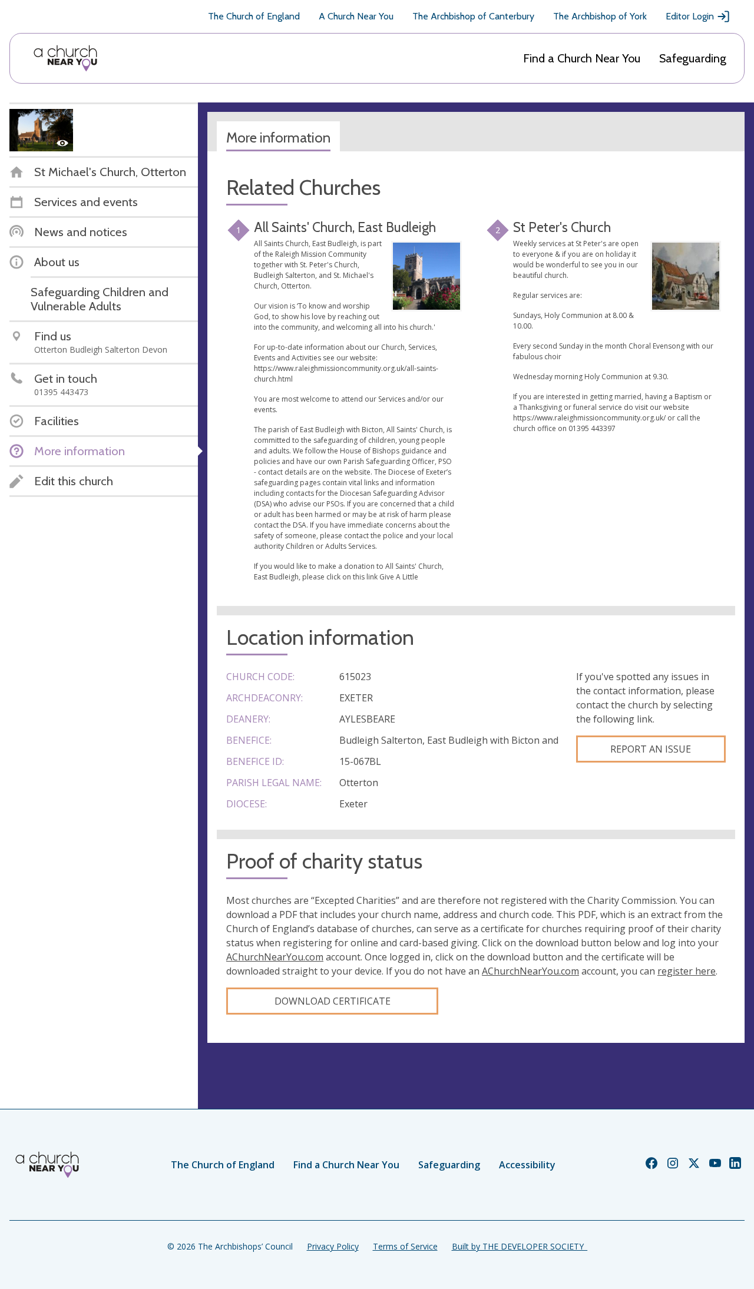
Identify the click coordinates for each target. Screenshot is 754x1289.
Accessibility (527, 1164)
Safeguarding (692, 58)
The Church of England (254, 16)
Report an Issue (650, 749)
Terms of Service (405, 1246)
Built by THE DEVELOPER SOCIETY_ (519, 1246)
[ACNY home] (65, 58)
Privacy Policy (333, 1246)
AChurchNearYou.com (274, 956)
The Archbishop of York (600, 16)
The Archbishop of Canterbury (473, 16)
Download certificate (333, 1001)
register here (686, 971)
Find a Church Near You (581, 58)
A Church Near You (356, 16)
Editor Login (690, 16)
